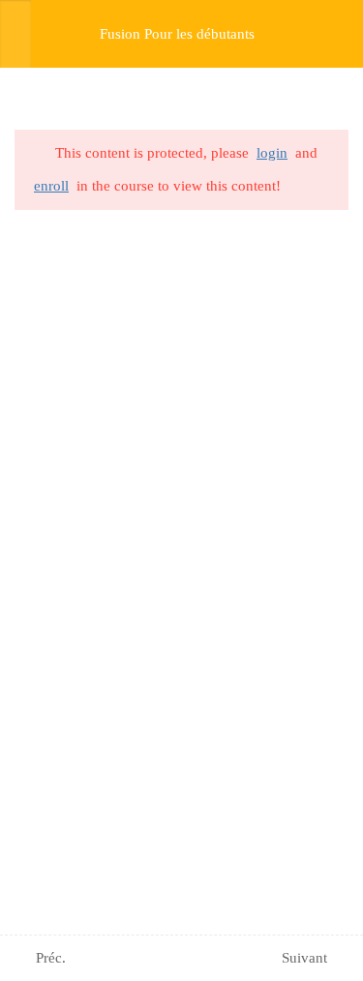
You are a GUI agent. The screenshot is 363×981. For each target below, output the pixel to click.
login (272, 153)
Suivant (304, 958)
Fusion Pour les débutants (177, 34)
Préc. (51, 958)
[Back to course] (342, 34)
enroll (51, 185)
